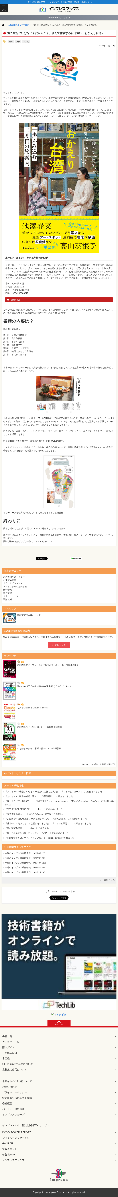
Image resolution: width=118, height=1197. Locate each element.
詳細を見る (16, 300)
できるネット (9, 1149)
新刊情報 (7, 589)
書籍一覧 (7, 1036)
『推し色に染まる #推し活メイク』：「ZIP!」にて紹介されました (37, 833)
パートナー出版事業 (13, 1109)
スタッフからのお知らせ (15, 586)
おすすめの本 (9, 580)
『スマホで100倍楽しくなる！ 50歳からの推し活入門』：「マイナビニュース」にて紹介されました (53, 791)
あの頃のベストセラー (14, 577)
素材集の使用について (14, 1069)
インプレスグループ (13, 1114)
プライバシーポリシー (14, 1092)
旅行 (18, 41)
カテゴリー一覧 (11, 1042)
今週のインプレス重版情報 (18, 853)
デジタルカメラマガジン (15, 1138)
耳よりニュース (10, 596)
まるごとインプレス (13, 583)
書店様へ (7, 1058)
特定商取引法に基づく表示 (17, 1098)
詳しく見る (60, 645)
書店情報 (7, 593)
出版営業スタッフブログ (18, 25)
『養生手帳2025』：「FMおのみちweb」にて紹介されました (34, 814)
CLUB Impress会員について (17, 1064)
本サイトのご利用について (17, 1081)
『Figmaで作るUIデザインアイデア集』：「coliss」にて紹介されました (40, 838)
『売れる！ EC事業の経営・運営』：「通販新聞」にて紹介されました (39, 796)
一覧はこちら (108, 880)
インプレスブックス (13, 1160)
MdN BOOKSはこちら (59, 17)
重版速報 (7, 599)
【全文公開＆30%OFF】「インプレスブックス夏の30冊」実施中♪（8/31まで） (58, 2)
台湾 (11, 41)
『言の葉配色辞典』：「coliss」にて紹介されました (30, 828)
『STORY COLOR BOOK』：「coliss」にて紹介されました (34, 809)
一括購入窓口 (9, 1053)
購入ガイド (8, 1047)
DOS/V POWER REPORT (16, 1132)
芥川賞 (26, 41)
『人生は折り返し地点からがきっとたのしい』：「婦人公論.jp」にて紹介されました (46, 818)
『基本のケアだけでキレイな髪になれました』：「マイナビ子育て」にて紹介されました (48, 823)
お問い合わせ (9, 1087)
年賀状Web (8, 1154)
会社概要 (7, 1103)
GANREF (7, 1143)
